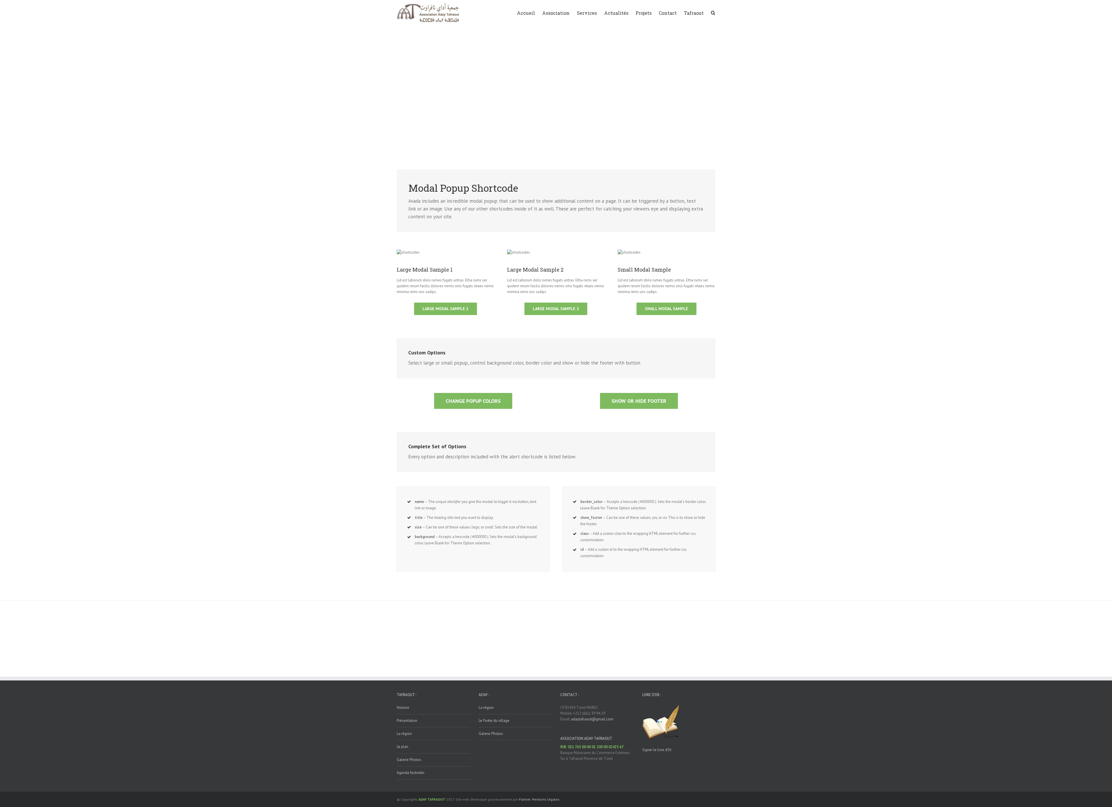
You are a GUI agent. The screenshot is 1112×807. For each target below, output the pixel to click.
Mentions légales (545, 799)
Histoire (403, 707)
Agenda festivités (411, 772)
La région (404, 733)
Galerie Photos (409, 759)
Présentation (407, 720)
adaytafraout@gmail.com (592, 719)
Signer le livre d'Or (657, 749)
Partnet (525, 799)
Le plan (402, 746)
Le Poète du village (494, 720)
